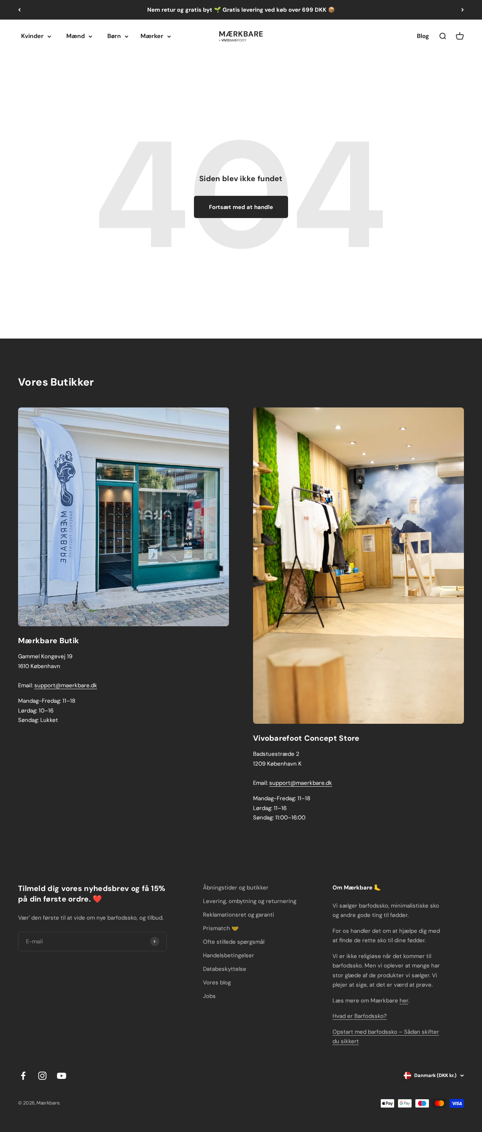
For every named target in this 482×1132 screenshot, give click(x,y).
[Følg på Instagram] (42, 1076)
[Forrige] (19, 9)
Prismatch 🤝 (221, 928)
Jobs (209, 996)
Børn (114, 36)
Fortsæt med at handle (241, 207)
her (404, 1000)
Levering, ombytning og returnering (249, 901)
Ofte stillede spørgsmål (233, 942)
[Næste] (462, 9)
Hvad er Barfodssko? (360, 1016)
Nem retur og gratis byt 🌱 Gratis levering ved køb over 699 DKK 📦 (241, 10)
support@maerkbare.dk (65, 685)
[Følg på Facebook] (23, 1076)
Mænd (75, 36)
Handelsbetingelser (228, 955)
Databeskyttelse (224, 969)
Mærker (151, 36)
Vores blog (217, 982)
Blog (423, 36)
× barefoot (232, 40)
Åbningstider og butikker (235, 887)
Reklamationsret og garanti (238, 914)
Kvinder (32, 36)
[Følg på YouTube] (61, 1076)
